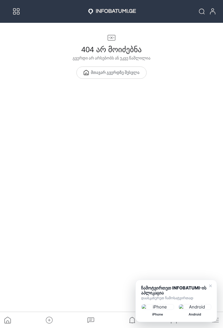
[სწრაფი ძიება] (198, 11)
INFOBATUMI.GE (116, 11)
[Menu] (16, 11)
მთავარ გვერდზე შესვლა (115, 73)
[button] (49, 320)
